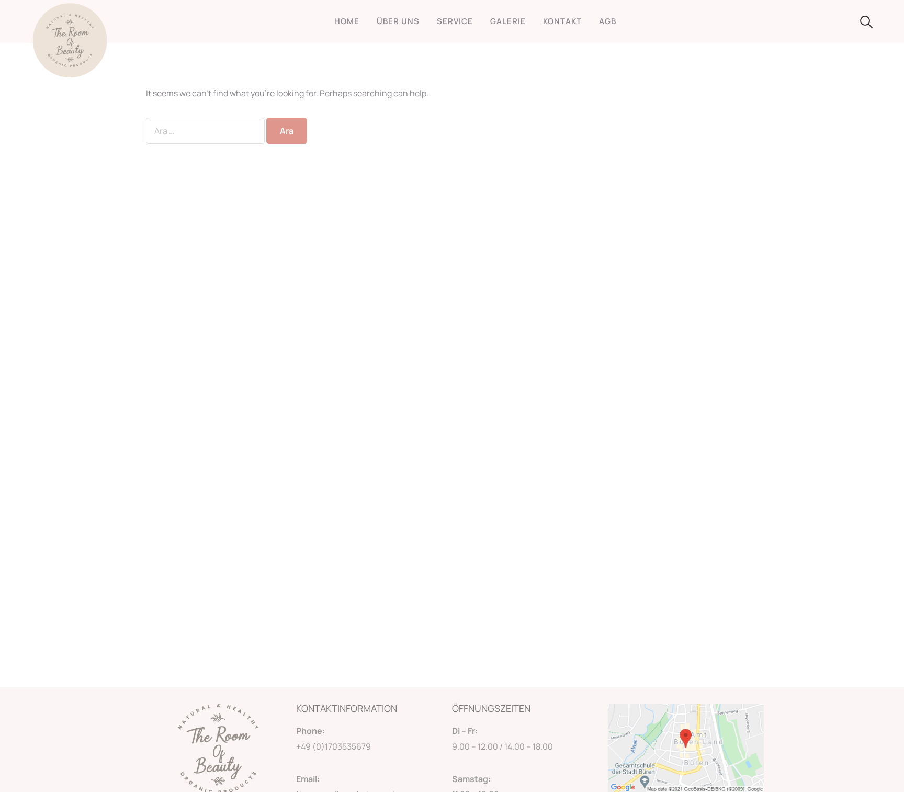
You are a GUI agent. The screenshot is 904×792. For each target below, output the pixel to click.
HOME (346, 21)
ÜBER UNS (398, 21)
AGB (607, 21)
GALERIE (508, 21)
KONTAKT (562, 21)
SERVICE (455, 21)
